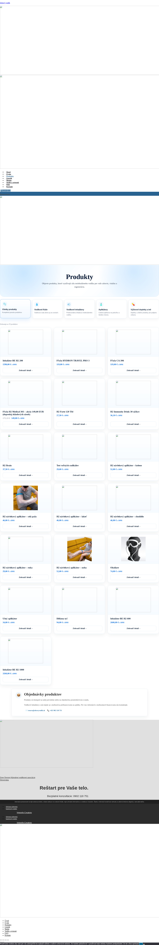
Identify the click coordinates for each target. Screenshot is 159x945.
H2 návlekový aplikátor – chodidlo (127, 516)
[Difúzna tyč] (79, 600)
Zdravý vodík (5, 3)
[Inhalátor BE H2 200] (25, 342)
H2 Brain (7, 465)
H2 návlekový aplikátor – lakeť (72, 516)
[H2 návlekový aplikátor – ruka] (25, 549)
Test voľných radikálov (68, 465)
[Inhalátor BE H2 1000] (25, 651)
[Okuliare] (133, 549)
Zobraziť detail (25, 370)
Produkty (8, 925)
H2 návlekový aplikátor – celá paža (20, 516)
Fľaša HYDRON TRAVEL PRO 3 (73, 360)
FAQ (6, 933)
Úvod (7, 921)
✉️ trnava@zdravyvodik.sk (35, 710)
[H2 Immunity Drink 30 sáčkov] (133, 393)
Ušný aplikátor (10, 618)
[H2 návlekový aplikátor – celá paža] (25, 498)
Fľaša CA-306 (117, 360)
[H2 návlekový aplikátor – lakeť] (79, 498)
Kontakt (9, 187)
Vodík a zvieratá (12, 182)
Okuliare (114, 567)
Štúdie (7, 929)
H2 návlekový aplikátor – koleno (126, 465)
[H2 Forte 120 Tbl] (79, 393)
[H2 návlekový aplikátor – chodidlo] (133, 498)
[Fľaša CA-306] (133, 342)
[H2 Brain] (25, 446)
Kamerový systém (11, 809)
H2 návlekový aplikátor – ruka (17, 567)
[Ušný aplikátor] (25, 600)
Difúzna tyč (62, 618)
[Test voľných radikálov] (79, 446)
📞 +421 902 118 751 (54, 710)
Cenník (7, 927)
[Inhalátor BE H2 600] (133, 600)
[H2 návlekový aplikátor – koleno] (133, 446)
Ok (141, 944)
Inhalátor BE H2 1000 (13, 669)
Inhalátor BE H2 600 (120, 618)
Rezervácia (6, 191)
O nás (7, 923)
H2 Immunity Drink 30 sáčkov (125, 411)
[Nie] (144, 944)
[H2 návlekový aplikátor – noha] (79, 549)
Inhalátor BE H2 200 (13, 360)
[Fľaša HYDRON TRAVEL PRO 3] (79, 342)
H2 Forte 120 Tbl (65, 411)
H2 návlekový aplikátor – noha (72, 567)
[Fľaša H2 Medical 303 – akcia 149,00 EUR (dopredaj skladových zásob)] (25, 393)
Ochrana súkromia (11, 807)
